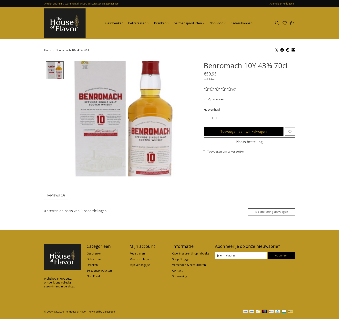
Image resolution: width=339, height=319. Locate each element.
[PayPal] (290, 312)
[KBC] (277, 312)
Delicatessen (95, 259)
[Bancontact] (258, 312)
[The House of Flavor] (65, 23)
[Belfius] (271, 312)
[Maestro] (264, 312)
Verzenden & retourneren (189, 265)
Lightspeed (109, 311)
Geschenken (114, 23)
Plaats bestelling (249, 141)
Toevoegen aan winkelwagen (243, 131)
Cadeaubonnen (241, 23)
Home (48, 50)
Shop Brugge (181, 259)
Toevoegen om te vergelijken (226, 151)
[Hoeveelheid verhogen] (216, 118)
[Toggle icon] (277, 23)
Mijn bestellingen (140, 259)
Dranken (92, 265)
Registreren (137, 253)
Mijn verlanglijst (139, 265)
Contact (177, 270)
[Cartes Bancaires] (284, 312)
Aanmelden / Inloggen (282, 3)
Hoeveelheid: (212, 109)
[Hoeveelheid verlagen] (208, 118)
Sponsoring (179, 276)
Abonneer (281, 255)
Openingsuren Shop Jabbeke (190, 253)
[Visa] (251, 312)
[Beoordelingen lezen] (218, 89)
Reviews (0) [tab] (56, 195)
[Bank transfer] (245, 312)
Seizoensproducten (99, 270)
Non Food (93, 276)
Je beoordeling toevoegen (271, 212)
